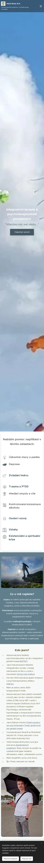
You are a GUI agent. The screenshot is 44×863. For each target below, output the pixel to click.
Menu (41, 6)
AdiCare (10, 684)
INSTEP (23, 661)
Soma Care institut (26, 674)
